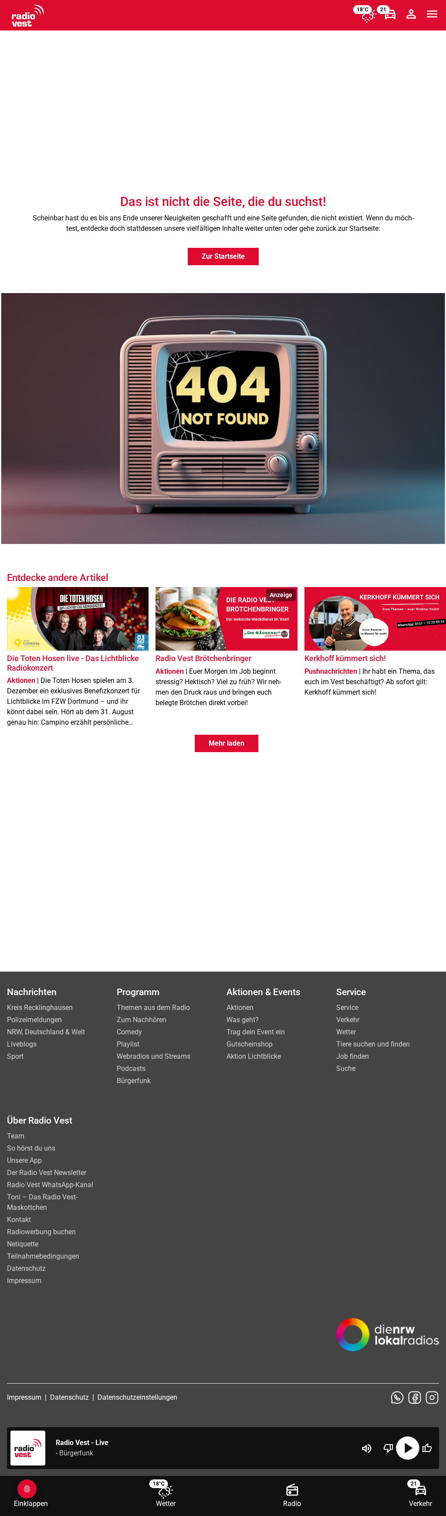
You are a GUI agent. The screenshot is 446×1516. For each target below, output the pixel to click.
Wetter (346, 1032)
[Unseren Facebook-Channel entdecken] (415, 1398)
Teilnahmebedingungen (43, 1256)
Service (347, 1007)
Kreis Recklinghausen (40, 1007)
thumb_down (388, 1448)
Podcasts (131, 1068)
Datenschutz (26, 1268)
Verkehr (347, 1020)
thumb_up (427, 1448)
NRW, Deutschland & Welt (46, 1032)
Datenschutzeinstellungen (137, 1397)
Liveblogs (22, 1044)
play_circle (408, 1448)
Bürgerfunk (134, 1081)
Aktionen (239, 1007)
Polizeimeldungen (34, 1020)
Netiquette (22, 1244)
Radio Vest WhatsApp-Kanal (50, 1185)
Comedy (129, 1032)
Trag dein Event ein (255, 1032)
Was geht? (242, 1020)
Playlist (128, 1044)
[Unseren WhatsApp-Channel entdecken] (397, 1398)
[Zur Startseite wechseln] (28, 15)
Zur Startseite (223, 256)
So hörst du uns (31, 1148)
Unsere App (24, 1160)
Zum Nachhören (141, 1020)
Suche (345, 1068)
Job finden (352, 1056)
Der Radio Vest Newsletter (46, 1172)
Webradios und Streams (153, 1056)
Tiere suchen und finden (373, 1044)
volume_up (367, 1448)
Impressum (24, 1280)
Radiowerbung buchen (41, 1232)
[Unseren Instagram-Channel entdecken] (432, 1398)
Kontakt (19, 1220)
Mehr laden (226, 743)
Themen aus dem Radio (153, 1007)
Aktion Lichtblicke (253, 1056)
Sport (15, 1056)
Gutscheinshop (249, 1044)
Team (15, 1136)
